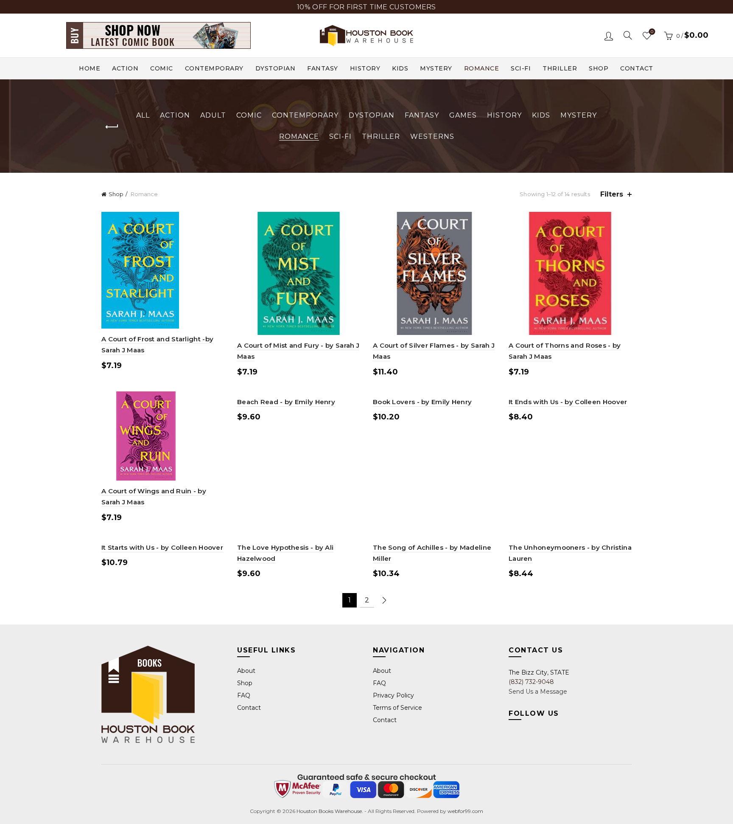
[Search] (628, 35)
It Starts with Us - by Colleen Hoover (162, 547)
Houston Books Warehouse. (329, 811)
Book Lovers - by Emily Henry (422, 402)
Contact (636, 68)
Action (125, 68)
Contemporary (214, 68)
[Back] (112, 126)
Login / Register (608, 35)
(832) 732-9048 (531, 682)
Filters (611, 194)
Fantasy (322, 68)
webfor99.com (465, 811)
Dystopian (275, 68)
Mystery (436, 68)
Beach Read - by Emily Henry (286, 402)
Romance (481, 68)
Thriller (560, 68)
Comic (161, 68)
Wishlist (652, 31)
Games (463, 115)
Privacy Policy (393, 695)
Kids (400, 68)
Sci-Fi (521, 68)
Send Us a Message (538, 691)
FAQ (243, 695)
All (143, 115)
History (365, 68)
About (246, 671)
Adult (213, 115)
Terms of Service (397, 708)
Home (89, 68)
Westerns (432, 136)
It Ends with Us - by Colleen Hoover (568, 402)
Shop (598, 68)
